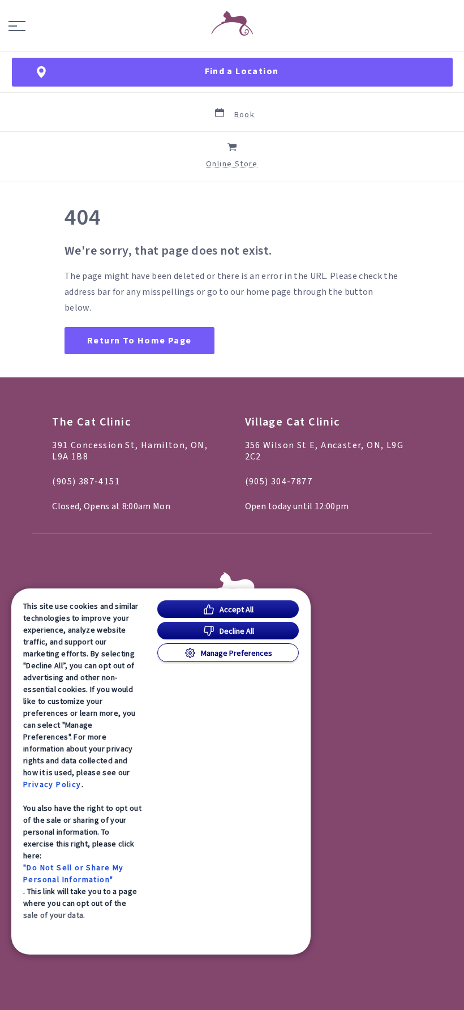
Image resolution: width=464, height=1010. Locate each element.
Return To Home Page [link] (139, 340)
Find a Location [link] (242, 71)
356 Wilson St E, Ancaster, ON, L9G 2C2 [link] (324, 451)
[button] (16, 26)
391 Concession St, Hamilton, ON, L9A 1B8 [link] (130, 451)
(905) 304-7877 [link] (279, 481)
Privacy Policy (52, 784)
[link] (232, 23)
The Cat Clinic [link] (91, 422)
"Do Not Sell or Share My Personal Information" (73, 873)
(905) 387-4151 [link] (86, 481)
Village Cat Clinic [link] (292, 422)
